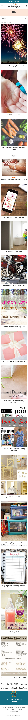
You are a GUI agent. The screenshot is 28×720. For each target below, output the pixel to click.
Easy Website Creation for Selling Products (14, 148)
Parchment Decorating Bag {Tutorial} (14, 401)
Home (2, 22)
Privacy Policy (14, 711)
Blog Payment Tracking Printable (14, 585)
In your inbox (14, 1)
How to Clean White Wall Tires (14, 285)
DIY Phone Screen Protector (14, 217)
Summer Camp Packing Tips (14, 326)
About (6, 709)
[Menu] (2, 5)
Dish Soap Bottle (14, 631)
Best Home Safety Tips (14, 251)
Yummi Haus (14, 5)
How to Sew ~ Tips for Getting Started (14, 449)
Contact (12, 709)
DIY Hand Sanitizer (14, 114)
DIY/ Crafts (6, 22)
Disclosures (19, 709)
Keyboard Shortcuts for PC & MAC (14, 677)
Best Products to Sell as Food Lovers (14, 179)
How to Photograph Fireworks (14, 65)
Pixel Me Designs (16, 715)
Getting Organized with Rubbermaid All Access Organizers (14, 543)
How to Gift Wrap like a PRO (14, 361)
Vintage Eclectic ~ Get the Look (14, 496)
